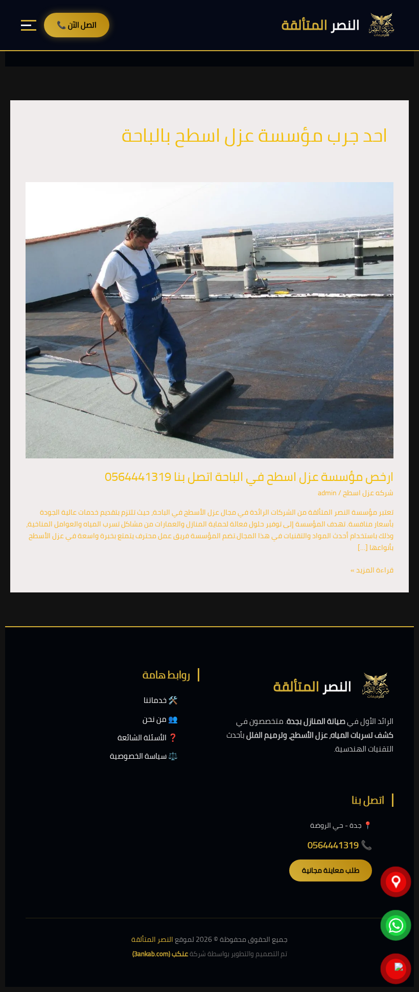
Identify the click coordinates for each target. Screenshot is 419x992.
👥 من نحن (160, 719)
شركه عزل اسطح (368, 492)
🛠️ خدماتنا (161, 700)
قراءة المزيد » (372, 570)
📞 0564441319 (340, 844)
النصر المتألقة (152, 939)
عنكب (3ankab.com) (160, 953)
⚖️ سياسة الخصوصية (144, 755)
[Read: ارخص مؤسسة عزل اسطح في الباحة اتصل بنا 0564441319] (209, 319)
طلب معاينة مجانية (330, 870)
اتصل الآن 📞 (77, 24)
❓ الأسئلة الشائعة (148, 737)
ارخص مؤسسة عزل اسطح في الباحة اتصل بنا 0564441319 (249, 476)
